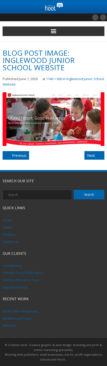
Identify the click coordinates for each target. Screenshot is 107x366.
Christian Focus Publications (23, 273)
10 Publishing (12, 266)
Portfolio (9, 235)
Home (7, 220)
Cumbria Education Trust (21, 280)
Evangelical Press (15, 287)
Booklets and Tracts (17, 318)
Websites (9, 325)
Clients (7, 227)
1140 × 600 (54, 79)
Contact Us (11, 242)
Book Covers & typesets (20, 311)
